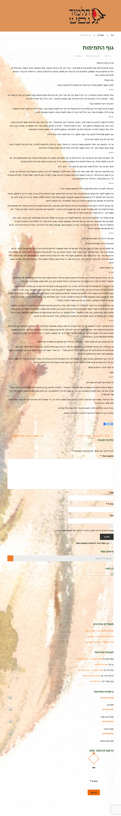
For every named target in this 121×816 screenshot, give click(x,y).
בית (112, 35)
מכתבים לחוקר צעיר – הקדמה (100, 636)
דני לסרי (107, 56)
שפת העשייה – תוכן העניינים (90, 670)
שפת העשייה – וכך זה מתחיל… (88, 658)
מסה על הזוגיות (101, 664)
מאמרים (101, 35)
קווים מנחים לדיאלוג (91, 675)
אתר (111, 515)
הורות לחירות (96, 681)
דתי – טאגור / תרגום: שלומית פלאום (28, 435)
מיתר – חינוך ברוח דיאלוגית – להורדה (92, 435)
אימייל (110, 503)
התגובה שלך (107, 456)
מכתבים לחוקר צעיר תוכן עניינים (99, 630)
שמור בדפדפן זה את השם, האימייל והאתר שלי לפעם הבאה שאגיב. (84, 530)
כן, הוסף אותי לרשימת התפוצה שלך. (92, 543)
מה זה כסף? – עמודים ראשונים (100, 642)
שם (111, 492)
